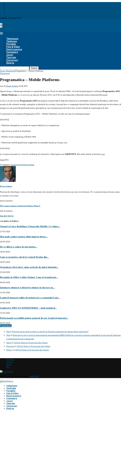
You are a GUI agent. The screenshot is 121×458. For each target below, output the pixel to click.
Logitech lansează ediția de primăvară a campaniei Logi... (30, 297)
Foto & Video (13, 46)
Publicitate (11, 11)
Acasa (2, 71)
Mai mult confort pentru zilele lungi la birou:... (24, 236)
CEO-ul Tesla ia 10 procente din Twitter (31, 342)
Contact (9, 13)
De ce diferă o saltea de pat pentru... (18, 246)
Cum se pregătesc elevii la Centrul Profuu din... (24, 257)
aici (103, 154)
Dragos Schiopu (12, 86)
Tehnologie (12, 38)
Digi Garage (11, 6)
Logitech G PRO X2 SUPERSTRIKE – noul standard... (28, 307)
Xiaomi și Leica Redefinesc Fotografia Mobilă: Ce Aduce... (30, 226)
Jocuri (9, 55)
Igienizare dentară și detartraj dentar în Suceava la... (27, 287)
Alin (8, 335)
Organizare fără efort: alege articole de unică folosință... (29, 267)
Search (34, 68)
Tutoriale (11, 57)
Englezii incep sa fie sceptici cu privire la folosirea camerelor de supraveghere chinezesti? (50, 331)
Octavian (10, 346)
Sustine (9, 8)
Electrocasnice (14, 49)
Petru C (9, 350)
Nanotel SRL (34, 376)
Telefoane (11, 41)
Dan (8, 331)
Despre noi (10, 3)
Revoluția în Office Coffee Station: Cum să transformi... (29, 277)
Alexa (8, 342)
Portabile (11, 44)
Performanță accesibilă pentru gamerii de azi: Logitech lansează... (34, 318)
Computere (12, 52)
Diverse (10, 63)
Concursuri (12, 60)
